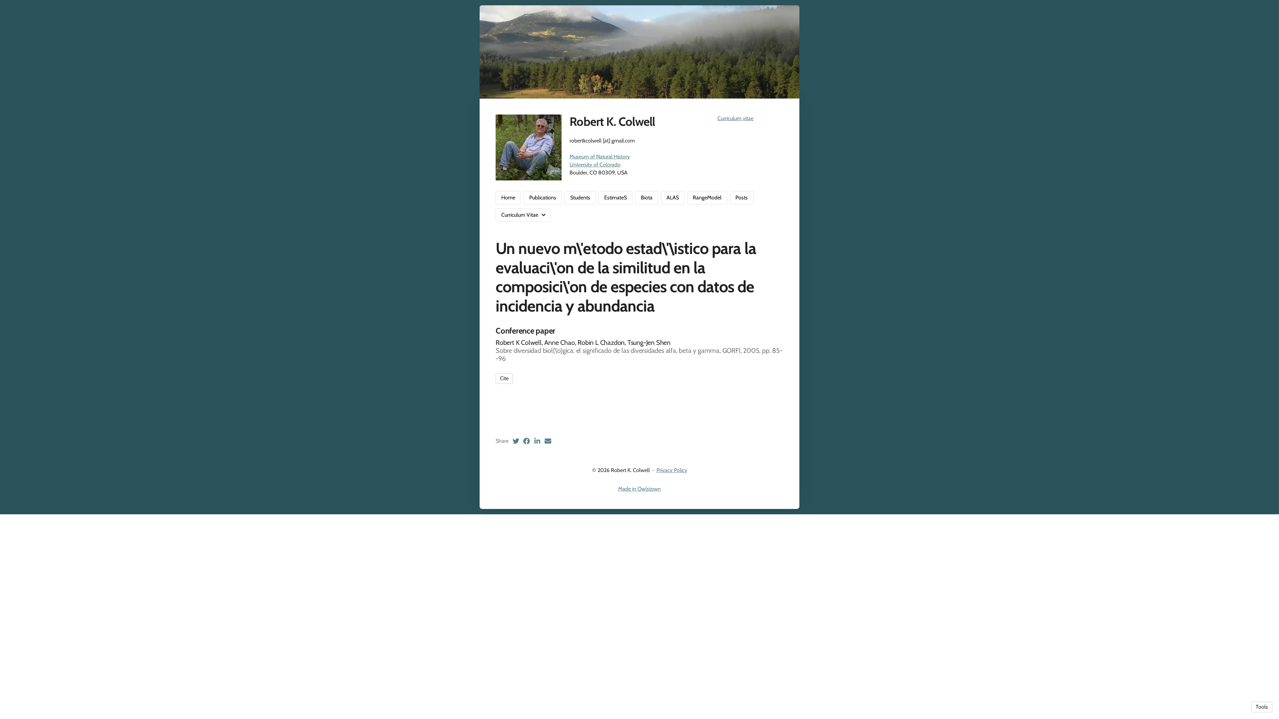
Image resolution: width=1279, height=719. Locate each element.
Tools (1262, 707)
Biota (646, 197)
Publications (542, 197)
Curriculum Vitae (519, 215)
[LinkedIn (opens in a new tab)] (537, 441)
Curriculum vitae (735, 118)
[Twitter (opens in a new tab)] (516, 441)
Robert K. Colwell (612, 121)
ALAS (672, 197)
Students (580, 197)
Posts (741, 197)
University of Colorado (595, 164)
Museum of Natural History (600, 156)
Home (508, 197)
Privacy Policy (671, 470)
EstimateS (615, 197)
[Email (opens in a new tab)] (548, 441)
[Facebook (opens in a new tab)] (526, 441)
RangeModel (707, 197)
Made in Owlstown (639, 489)
